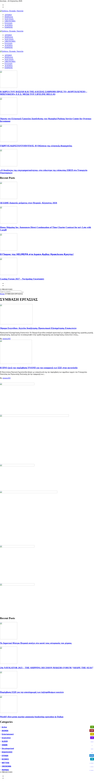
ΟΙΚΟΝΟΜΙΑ (10, 61)
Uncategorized (47, 748)
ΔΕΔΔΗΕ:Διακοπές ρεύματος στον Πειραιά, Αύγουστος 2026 (28, 203)
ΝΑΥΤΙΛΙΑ (9, 59)
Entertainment (47, 734)
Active (47, 727)
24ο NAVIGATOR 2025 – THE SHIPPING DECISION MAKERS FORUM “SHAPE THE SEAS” (46, 667)
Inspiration (47, 738)
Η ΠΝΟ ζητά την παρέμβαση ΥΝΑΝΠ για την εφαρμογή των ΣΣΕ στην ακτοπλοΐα (38, 367)
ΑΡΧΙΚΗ (8, 55)
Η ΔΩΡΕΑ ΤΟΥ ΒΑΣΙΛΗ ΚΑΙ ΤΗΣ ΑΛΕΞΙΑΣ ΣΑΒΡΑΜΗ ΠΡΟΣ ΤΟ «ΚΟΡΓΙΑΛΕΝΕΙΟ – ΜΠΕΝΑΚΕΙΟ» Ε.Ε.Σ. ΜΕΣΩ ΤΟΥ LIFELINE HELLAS (43, 92)
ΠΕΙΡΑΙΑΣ (9, 57)
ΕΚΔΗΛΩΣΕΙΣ (47, 752)
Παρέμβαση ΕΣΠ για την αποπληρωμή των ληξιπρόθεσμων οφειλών (32, 692)
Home (2, 294)
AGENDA (9, 66)
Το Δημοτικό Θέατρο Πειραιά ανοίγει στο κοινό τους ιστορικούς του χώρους (36, 643)
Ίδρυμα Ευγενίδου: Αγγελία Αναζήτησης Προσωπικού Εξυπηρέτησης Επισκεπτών (38, 328)
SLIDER (47, 741)
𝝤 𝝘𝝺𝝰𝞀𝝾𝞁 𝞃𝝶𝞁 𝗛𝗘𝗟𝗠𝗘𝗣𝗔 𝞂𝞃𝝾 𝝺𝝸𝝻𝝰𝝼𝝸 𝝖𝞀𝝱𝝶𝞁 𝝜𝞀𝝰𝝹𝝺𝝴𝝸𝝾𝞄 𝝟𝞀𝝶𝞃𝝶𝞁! (37, 254)
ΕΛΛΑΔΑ (8, 63)
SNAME (47, 745)
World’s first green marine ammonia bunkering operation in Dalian (31, 717)
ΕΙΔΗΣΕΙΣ (9, 68)
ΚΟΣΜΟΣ (47, 759)
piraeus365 (7, 339)
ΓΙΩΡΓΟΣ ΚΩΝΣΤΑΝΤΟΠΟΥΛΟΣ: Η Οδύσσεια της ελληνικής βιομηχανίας (36, 146)
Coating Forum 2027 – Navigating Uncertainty (22, 279)
